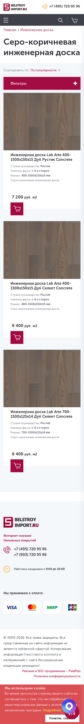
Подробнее (52, 710)
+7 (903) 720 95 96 (30, 554)
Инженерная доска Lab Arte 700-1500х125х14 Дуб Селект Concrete (41, 414)
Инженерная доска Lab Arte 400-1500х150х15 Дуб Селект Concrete (41, 285)
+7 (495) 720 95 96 (64, 6)
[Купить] (16, 208)
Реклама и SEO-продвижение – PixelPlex (51, 671)
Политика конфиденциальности (57, 676)
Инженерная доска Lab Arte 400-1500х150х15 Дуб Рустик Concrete (41, 157)
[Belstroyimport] (21, 524)
